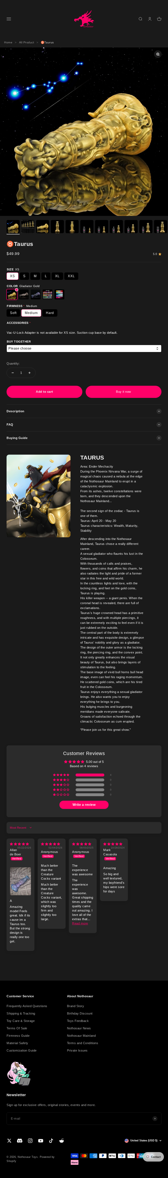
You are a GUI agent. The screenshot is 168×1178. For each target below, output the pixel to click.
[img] (19, 844)
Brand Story (75, 1006)
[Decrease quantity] (13, 373)
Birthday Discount (80, 1013)
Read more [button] (80, 923)
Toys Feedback (78, 1021)
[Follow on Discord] (20, 1140)
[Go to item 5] (72, 227)
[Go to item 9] (131, 227)
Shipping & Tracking (21, 1013)
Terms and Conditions (82, 1043)
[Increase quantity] (29, 373)
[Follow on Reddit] (61, 1140)
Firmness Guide (18, 1035)
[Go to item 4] (57, 227)
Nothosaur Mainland (81, 1035)
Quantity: (13, 363)
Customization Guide (22, 1050)
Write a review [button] (84, 804)
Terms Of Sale (17, 1028)
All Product (26, 42)
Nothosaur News (79, 1028)
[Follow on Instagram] (30, 1140)
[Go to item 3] (42, 227)
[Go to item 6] (86, 227)
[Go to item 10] (145, 227)
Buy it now (123, 391)
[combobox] (84, 348)
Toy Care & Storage (21, 1021)
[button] (61, 775)
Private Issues (77, 1050)
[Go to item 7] (101, 227)
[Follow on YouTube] (40, 1140)
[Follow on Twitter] (9, 1140)
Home (8, 42)
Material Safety (17, 1043)
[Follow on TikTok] (51, 1140)
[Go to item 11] (160, 227)
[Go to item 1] (13, 227)
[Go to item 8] (116, 227)
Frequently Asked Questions (27, 1006)
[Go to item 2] (27, 227)
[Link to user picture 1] (20, 881)
